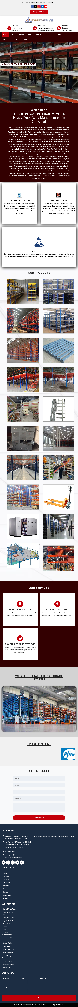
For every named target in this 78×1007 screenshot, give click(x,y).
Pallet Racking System (7, 925)
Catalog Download (38, 12)
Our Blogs (16, 40)
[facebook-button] (4, 862)
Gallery (6, 40)
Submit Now (38, 818)
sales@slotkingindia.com (46, 30)
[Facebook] (32, 6)
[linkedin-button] (22, 862)
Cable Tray (6, 946)
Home (5, 34)
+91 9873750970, (18, 28)
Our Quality (38, 34)
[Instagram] (39, 6)
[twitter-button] (8, 862)
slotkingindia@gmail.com (46, 28)
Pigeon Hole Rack (8, 961)
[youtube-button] (13, 862)
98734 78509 (16, 30)
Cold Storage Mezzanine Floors (7, 957)
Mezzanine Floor (8, 938)
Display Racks (7, 943)
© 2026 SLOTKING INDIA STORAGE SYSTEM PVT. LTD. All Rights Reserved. (39, 1005)
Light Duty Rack (7, 921)
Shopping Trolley (8, 964)
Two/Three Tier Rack (7, 913)
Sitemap (5, 898)
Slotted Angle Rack (8, 909)
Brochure (50, 34)
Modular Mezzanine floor (7, 934)
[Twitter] (35, 6)
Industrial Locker (8, 949)
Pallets (4, 929)
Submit (39, 998)
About (13, 34)
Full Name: (6, 979)
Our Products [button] (24, 34)
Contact (27, 40)
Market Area (62, 34)
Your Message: (7, 988)
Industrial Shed (7, 953)
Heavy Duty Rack (8, 918)
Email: (23, 979)
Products (5, 879)
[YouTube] (45, 6)
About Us (5, 876)
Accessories (6, 967)
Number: (43, 979)
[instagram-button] (17, 862)
